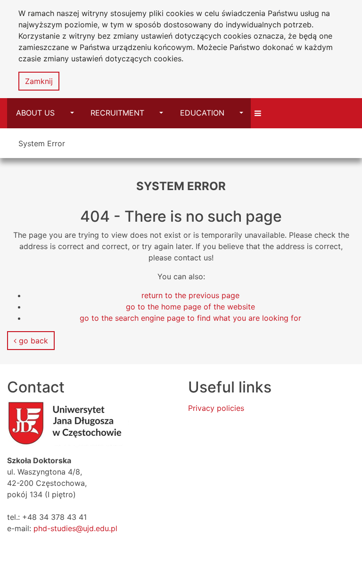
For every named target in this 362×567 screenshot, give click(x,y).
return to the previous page (190, 295)
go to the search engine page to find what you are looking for (190, 318)
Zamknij (39, 81)
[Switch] (259, 113)
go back (32, 340)
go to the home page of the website (190, 306)
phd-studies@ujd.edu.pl (75, 528)
